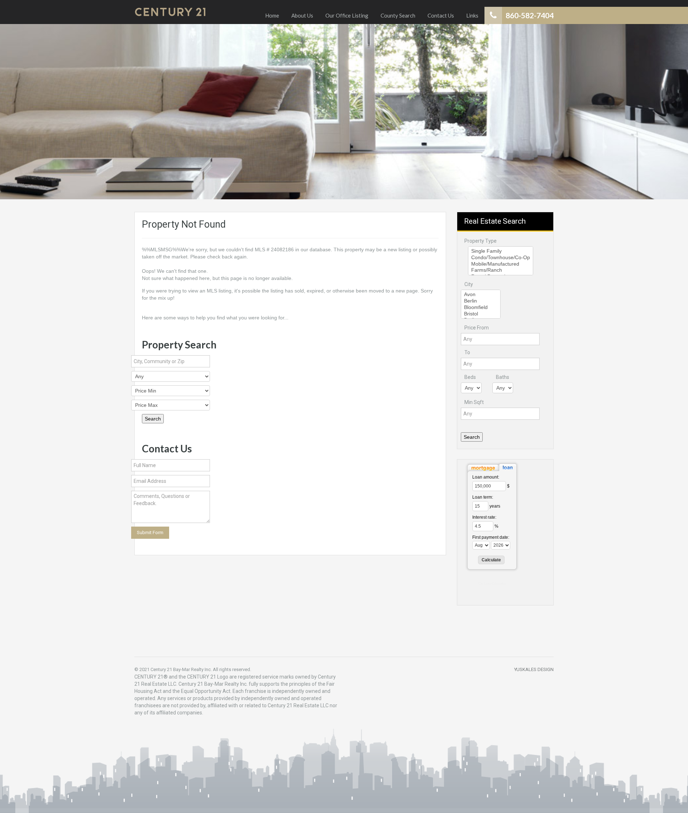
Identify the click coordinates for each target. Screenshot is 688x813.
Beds (470, 377)
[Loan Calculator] (492, 467)
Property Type (480, 241)
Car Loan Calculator (492, 583)
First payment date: (490, 537)
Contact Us (440, 15)
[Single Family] (500, 251)
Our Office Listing (346, 15)
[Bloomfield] (480, 307)
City (468, 284)
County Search (398, 15)
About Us (302, 15)
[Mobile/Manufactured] (500, 264)
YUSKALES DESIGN (534, 669)
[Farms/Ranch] (500, 270)
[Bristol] (480, 314)
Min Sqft (474, 402)
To (467, 352)
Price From (476, 328)
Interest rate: (484, 517)
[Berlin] (480, 301)
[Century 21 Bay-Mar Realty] (170, 12)
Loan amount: (485, 477)
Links (472, 15)
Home (272, 15)
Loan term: (482, 497)
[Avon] (480, 294)
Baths (502, 377)
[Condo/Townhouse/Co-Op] (500, 258)
